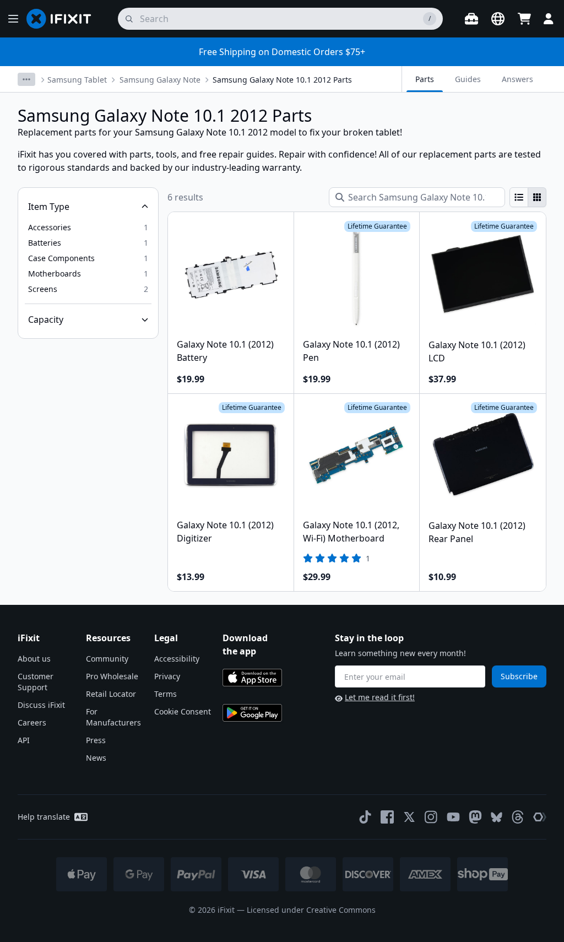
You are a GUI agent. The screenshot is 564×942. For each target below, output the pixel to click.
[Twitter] (409, 817)
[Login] (548, 19)
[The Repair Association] (539, 817)
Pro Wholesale (112, 676)
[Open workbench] (471, 19)
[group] (527, 197)
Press (96, 740)
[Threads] (517, 817)
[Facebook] (387, 817)
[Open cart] (524, 19)
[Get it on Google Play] (252, 713)
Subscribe (519, 676)
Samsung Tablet (77, 79)
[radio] (518, 197)
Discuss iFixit (41, 705)
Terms (165, 694)
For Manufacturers (113, 717)
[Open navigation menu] (13, 19)
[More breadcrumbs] (26, 79)
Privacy (167, 676)
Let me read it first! (380, 697)
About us (34, 658)
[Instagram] (431, 817)
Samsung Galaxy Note (160, 79)
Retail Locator (111, 694)
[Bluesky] (496, 817)
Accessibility (176, 658)
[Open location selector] (498, 19)
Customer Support (35, 681)
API (24, 740)
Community (107, 658)
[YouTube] (453, 817)
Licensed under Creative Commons (311, 910)
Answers (517, 79)
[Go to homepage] (63, 19)
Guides (468, 79)
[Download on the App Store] (252, 677)
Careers (32, 722)
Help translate (44, 816)
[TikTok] (365, 817)
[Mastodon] (475, 817)
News (96, 757)
